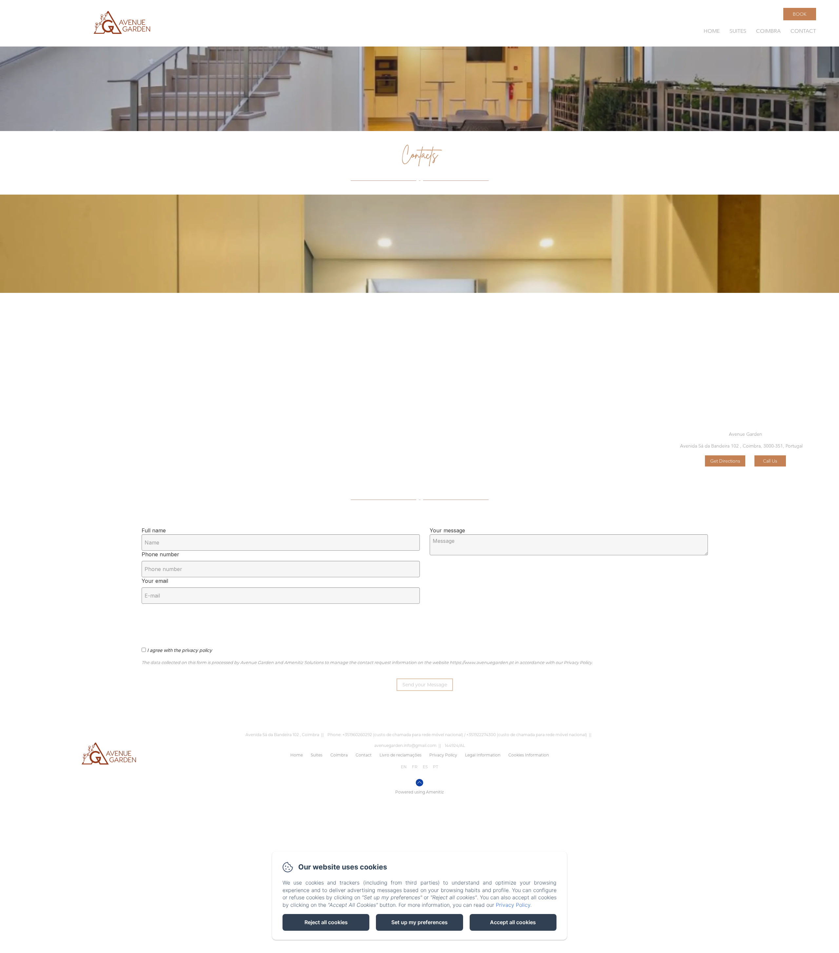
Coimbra (768, 31)
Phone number (160, 554)
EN (404, 766)
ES (425, 766)
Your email (155, 581)
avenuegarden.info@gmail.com (405, 745)
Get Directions (725, 461)
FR (415, 766)
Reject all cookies (326, 922)
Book (800, 14)
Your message (447, 530)
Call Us (770, 461)
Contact (803, 31)
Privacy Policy (443, 755)
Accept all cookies (513, 922)
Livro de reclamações (400, 755)
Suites (738, 31)
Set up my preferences (419, 922)
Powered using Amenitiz (419, 792)
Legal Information (482, 755)
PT (435, 766)
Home (712, 31)
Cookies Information (528, 755)
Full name (154, 530)
